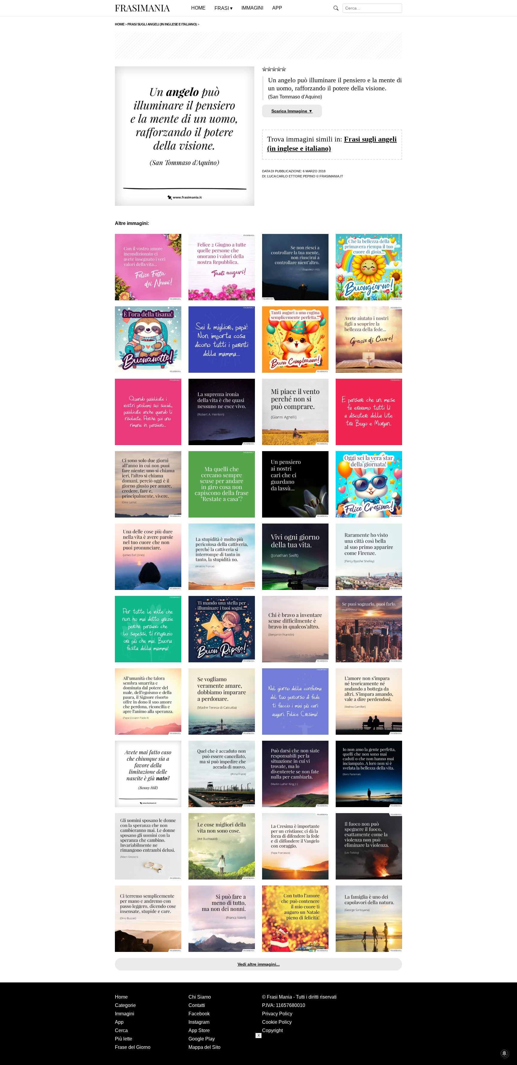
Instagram (198, 1022)
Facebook (199, 1013)
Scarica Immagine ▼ (292, 111)
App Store (199, 1030)
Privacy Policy (277, 1013)
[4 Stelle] (278, 69)
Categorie (125, 1005)
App (119, 1022)
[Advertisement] (258, 45)
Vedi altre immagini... (259, 964)
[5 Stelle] (283, 69)
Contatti (196, 1005)
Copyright (272, 1030)
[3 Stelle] (274, 69)
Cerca (121, 1030)
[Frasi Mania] (142, 8)
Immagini (124, 1013)
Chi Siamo (199, 996)
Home (121, 996)
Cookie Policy (277, 1022)
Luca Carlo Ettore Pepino (291, 176)
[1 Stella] (264, 69)
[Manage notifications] (504, 1053)
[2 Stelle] (269, 69)
